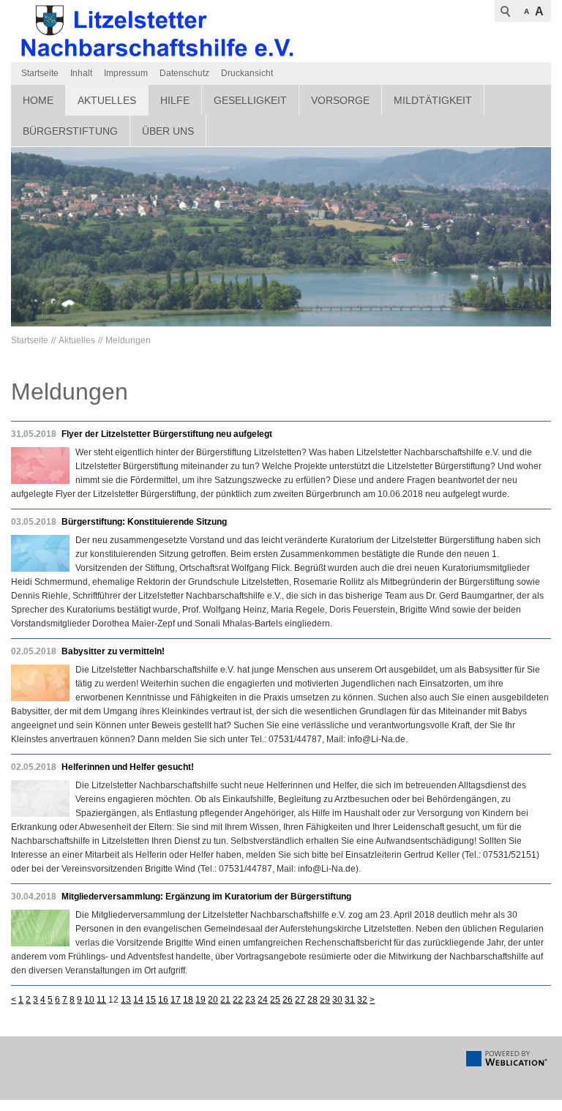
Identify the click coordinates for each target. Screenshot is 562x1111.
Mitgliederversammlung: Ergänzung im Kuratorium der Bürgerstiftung (206, 896)
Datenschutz (184, 73)
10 (89, 1000)
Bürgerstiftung (70, 131)
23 (250, 1000)
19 (200, 1000)
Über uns (168, 131)
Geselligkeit (250, 100)
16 (163, 1000)
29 (325, 1000)
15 (151, 1000)
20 (213, 1000)
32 (362, 1000)
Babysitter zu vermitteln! (113, 651)
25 (275, 1000)
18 (188, 1000)
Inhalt (81, 73)
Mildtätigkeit (433, 100)
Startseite (40, 73)
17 (176, 1000)
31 (350, 1000)
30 (337, 1000)
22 (238, 1000)
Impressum (126, 73)
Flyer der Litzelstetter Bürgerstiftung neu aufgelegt (166, 434)
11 (101, 1000)
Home (38, 100)
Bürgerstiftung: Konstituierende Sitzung (144, 522)
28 (312, 1000)
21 (225, 1000)
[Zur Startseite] (157, 31)
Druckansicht (247, 73)
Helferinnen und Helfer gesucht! (127, 767)
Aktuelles (107, 100)
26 (287, 1000)
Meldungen (128, 340)
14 (138, 1000)
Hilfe (175, 100)
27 (300, 1000)
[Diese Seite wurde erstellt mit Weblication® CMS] (506, 1063)
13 (126, 1000)
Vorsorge (340, 100)
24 (263, 1000)
